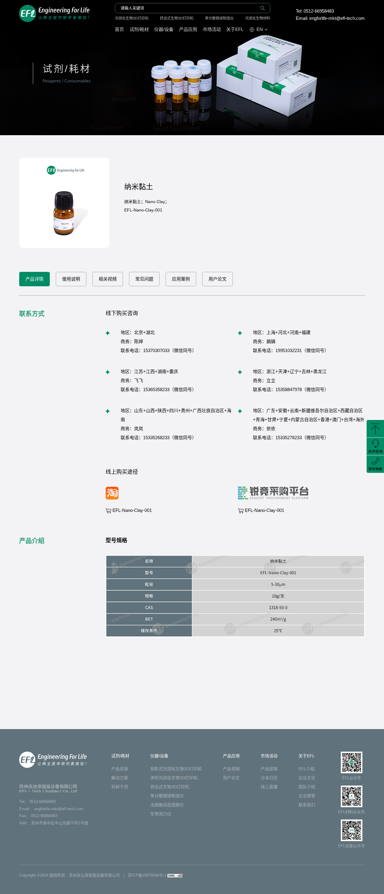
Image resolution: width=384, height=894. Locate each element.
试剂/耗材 (139, 29)
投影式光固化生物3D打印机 (176, 768)
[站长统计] (174, 875)
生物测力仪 (160, 813)
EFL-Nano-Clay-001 (264, 510)
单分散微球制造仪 (219, 18)
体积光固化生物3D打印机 (174, 777)
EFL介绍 (306, 768)
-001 (132, 510)
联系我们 (306, 804)
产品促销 (269, 768)
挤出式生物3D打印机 (177, 18)
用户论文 (231, 777)
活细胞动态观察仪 (167, 804)
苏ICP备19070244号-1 (147, 875)
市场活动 (212, 29)
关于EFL (234, 29)
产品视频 (231, 768)
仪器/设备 (163, 29)
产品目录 (119, 768)
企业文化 (306, 777)
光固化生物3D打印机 (131, 18)
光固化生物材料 (257, 18)
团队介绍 (306, 786)
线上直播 (269, 786)
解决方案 (119, 777)
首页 (119, 29)
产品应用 (188, 29)
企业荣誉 (306, 795)
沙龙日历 (269, 777)
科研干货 (119, 786)
